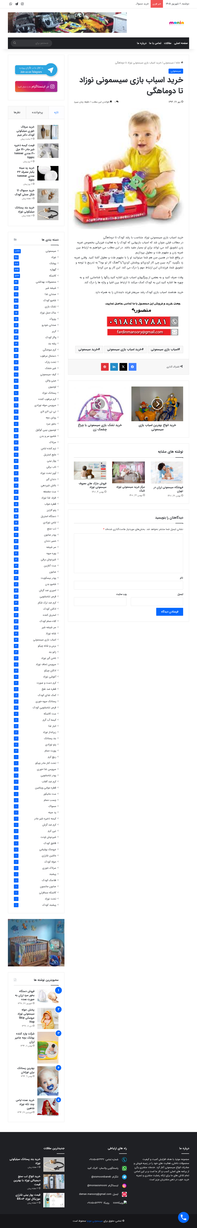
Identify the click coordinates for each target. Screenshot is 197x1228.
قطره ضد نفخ (49, 689)
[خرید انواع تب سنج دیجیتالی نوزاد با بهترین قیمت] (53, 1181)
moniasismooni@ (97, 1186)
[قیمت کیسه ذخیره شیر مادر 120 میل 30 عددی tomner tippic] (47, 150)
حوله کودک (50, 862)
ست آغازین (50, 566)
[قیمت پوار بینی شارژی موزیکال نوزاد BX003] (53, 1200)
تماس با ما (155, 43)
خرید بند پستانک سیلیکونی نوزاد (24, 210)
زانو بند (52, 652)
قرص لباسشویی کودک (44, 708)
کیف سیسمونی (48, 374)
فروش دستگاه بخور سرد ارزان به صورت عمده (24, 995)
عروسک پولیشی (47, 849)
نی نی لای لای (48, 411)
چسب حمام (50, 800)
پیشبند (52, 874)
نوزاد (53, 257)
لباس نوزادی (49, 523)
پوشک (52, 263)
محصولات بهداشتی (46, 282)
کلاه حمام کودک (48, 621)
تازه (56, 112)
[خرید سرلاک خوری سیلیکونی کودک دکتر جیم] (47, 132)
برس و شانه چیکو (47, 646)
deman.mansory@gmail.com (95, 1194)
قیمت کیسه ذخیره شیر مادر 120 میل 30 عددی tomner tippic (24, 151)
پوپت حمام (50, 751)
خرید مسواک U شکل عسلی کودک (131, 4)
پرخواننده (37, 112)
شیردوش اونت (48, 837)
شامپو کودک (49, 300)
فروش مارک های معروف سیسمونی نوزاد (92, 485)
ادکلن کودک (49, 609)
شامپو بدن (50, 584)
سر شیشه (51, 547)
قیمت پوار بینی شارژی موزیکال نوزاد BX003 (27, 1197)
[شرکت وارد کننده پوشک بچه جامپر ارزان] (47, 1048)
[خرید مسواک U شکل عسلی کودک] (47, 196)
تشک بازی (50, 307)
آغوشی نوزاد (49, 677)
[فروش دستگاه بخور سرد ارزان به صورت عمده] (47, 996)
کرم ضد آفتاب (49, 782)
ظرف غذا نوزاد (48, 498)
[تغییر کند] (176, 23)
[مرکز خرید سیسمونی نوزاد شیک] (128, 472)
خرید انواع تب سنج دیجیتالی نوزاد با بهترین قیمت (26, 1180)
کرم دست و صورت (46, 683)
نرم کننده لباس (48, 448)
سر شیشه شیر (49, 627)
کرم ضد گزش (49, 825)
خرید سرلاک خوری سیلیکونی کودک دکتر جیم (25, 131)
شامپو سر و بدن (48, 436)
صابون (52, 572)
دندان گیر (51, 479)
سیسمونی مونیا (95, 1221)
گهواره (53, 270)
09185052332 (96, 1160)
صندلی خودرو (49, 325)
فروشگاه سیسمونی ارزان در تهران (168, 489)
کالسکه (52, 276)
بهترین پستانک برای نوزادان (25, 1070)
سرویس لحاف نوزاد (46, 664)
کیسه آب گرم (49, 720)
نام (181, 578)
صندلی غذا (50, 294)
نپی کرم (52, 831)
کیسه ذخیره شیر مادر (45, 819)
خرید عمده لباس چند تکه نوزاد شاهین (25, 1104)
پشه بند (52, 344)
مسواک (52, 806)
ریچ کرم (52, 757)
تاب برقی (51, 467)
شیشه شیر (50, 288)
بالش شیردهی (48, 485)
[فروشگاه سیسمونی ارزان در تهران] (167, 473)
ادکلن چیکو (50, 671)
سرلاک (52, 442)
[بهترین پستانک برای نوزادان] (47, 1081)
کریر (54, 331)
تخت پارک (50, 362)
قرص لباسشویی (48, 597)
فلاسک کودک (49, 880)
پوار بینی (51, 461)
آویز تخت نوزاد (48, 473)
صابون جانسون (48, 886)
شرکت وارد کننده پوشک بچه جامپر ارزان (24, 1038)
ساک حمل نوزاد (48, 313)
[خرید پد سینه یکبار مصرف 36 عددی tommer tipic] (47, 173)
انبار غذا (52, 726)
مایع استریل (50, 455)
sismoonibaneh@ (101, 1177)
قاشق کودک (50, 843)
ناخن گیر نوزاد (48, 658)
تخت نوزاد (50, 899)
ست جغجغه (49, 492)
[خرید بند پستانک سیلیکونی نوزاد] (47, 213)
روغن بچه (51, 418)
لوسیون (52, 387)
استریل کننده (49, 615)
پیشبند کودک (49, 905)
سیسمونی (168, 63)
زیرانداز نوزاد (49, 732)
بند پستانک (50, 738)
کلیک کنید (92, 1168)
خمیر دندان (50, 541)
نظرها (17, 112)
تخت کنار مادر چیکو (45, 763)
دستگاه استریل (48, 516)
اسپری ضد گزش (47, 590)
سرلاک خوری (49, 868)
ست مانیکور (49, 794)
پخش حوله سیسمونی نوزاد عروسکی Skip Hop (26, 1016)
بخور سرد (51, 424)
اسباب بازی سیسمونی (164, 349)
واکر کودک (50, 337)
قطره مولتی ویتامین (45, 788)
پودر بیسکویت (48, 578)
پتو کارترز (51, 510)
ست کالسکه (50, 714)
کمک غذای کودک (47, 695)
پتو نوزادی (50, 745)
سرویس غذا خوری (46, 769)
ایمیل (180, 594)
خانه (178, 63)
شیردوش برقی (48, 560)
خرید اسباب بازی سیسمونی (124, 349)
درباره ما (141, 43)
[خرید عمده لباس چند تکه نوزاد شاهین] (47, 1107)
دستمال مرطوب (48, 356)
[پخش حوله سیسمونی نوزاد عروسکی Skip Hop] (47, 1018)
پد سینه (52, 812)
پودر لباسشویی (48, 775)
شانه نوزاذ (51, 634)
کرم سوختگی (49, 350)
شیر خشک (50, 368)
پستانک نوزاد (49, 393)
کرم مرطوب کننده (47, 399)
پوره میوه (51, 553)
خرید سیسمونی (88, 349)
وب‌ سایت (121, 594)
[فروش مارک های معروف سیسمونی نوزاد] (90, 471)
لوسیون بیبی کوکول (46, 430)
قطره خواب (50, 504)
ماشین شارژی (49, 856)
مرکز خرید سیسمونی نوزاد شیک (130, 489)
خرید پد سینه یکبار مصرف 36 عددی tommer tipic (25, 174)
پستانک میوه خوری (46, 701)
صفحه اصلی (181, 43)
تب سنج (51, 529)
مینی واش (50, 381)
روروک (52, 319)
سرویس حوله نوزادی (45, 405)
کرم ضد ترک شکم (47, 603)
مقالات (167, 43)
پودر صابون (50, 535)
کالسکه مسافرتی (47, 893)
